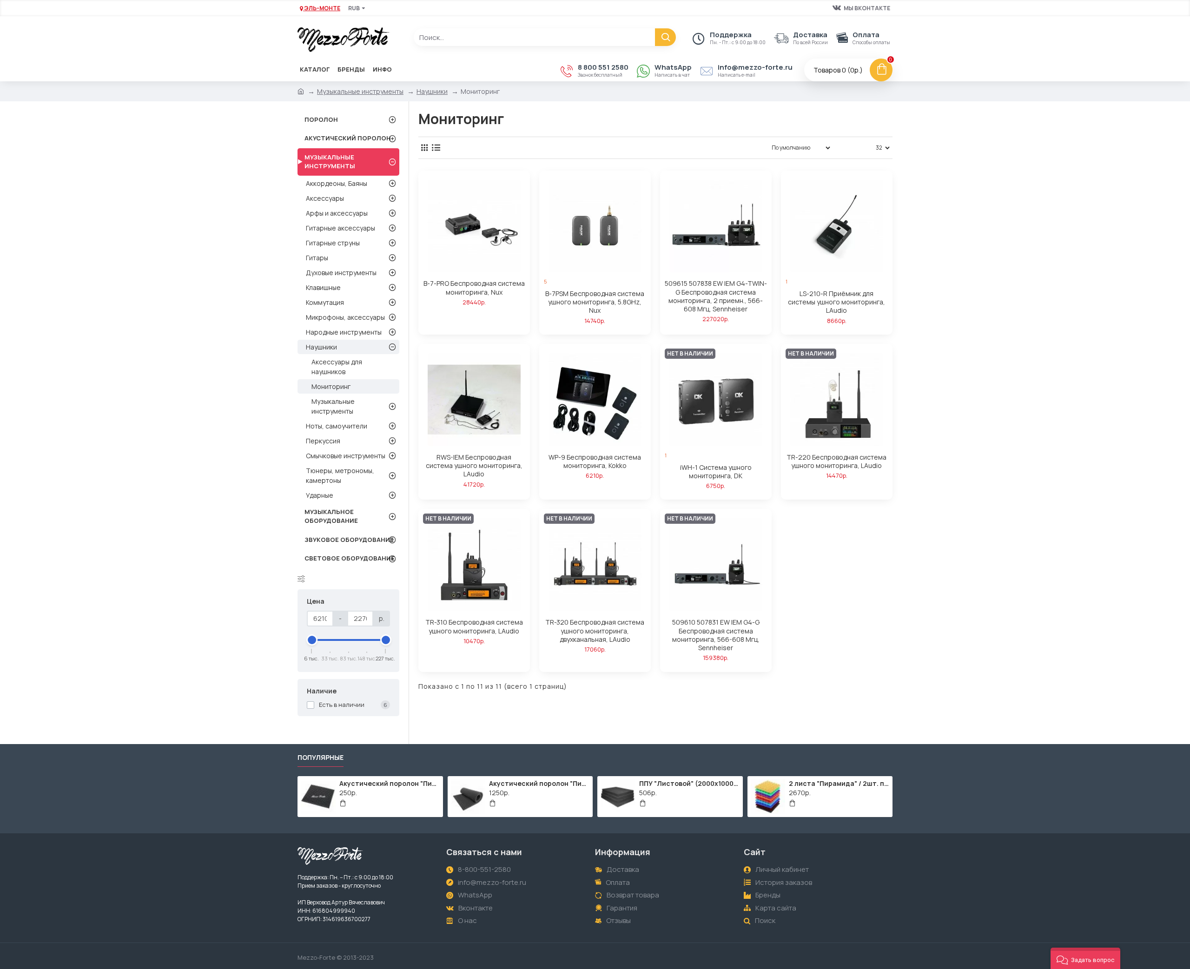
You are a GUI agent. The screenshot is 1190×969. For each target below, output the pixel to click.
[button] (1085, 958)
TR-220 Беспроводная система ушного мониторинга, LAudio (836, 461)
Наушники (432, 91)
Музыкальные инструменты (360, 91)
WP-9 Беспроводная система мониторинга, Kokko (595, 461)
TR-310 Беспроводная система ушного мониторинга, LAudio (474, 626)
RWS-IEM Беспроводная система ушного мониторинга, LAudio (474, 465)
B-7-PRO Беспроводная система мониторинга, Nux (474, 287)
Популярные (321, 757)
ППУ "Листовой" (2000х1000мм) (689, 783)
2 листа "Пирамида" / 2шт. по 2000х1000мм (839, 783)
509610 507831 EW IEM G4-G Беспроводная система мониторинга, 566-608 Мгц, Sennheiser (716, 635)
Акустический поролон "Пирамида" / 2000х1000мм (539, 783)
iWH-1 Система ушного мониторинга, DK (716, 471)
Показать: (855, 148)
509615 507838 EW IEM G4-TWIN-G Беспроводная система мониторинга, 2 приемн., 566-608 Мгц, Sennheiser (716, 296)
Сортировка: (736, 148)
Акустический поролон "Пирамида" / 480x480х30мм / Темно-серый (389, 783)
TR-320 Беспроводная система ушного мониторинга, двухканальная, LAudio (594, 630)
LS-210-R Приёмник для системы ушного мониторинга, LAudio (836, 302)
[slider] (311, 640)
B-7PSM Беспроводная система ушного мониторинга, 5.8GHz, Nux (594, 302)
